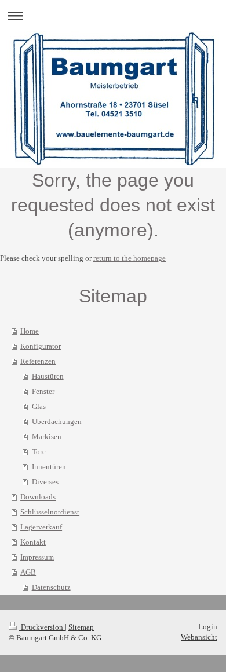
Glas (39, 406)
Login (207, 626)
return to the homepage (129, 258)
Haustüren (48, 376)
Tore (39, 451)
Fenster (43, 391)
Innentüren (49, 466)
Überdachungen (57, 421)
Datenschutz (51, 587)
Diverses (45, 481)
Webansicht (199, 637)
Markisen (46, 436)
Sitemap (81, 627)
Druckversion (42, 627)
